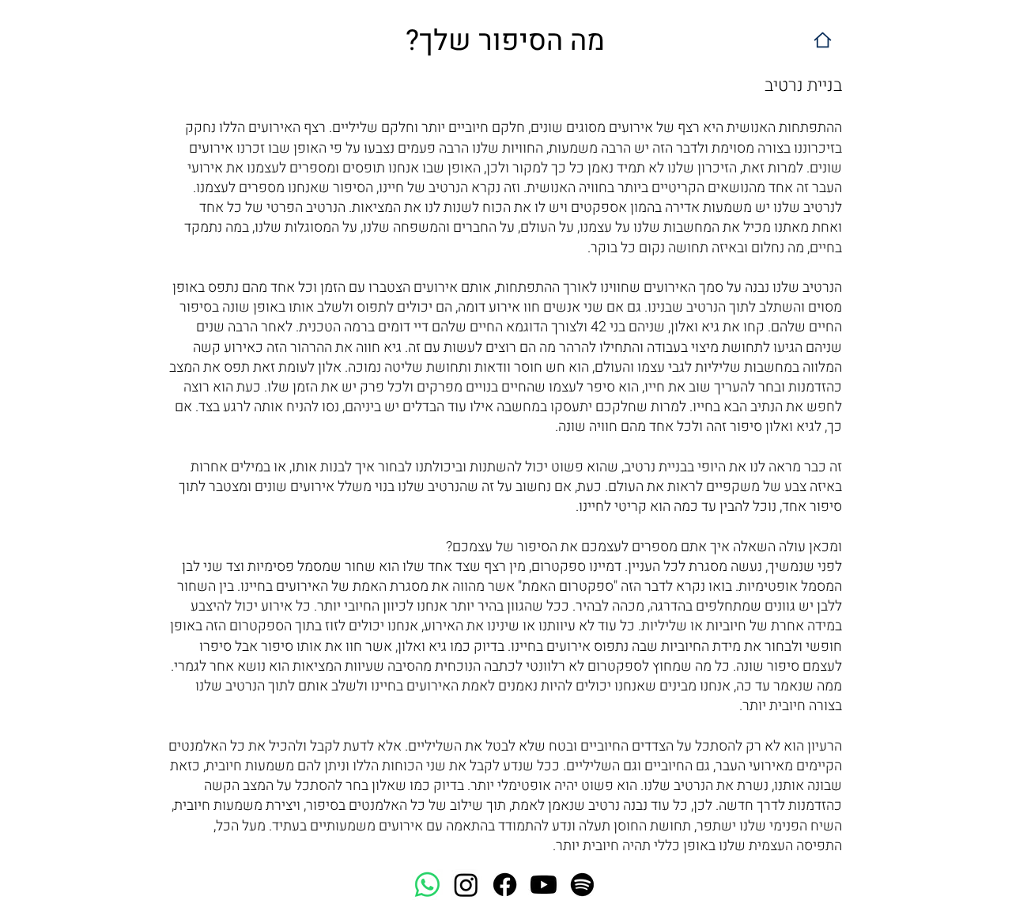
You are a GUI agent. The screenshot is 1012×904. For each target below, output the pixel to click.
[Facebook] (504, 884)
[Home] (822, 40)
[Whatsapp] (427, 884)
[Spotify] (582, 884)
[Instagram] (466, 884)
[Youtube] (543, 884)
